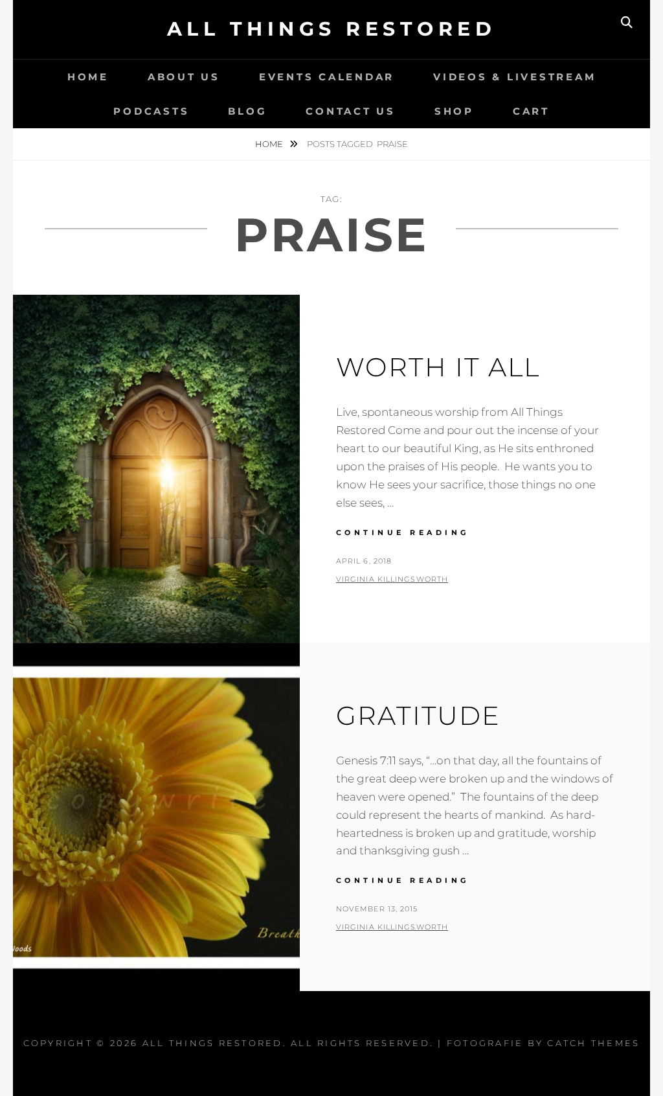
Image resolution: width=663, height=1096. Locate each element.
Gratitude (418, 715)
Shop (454, 111)
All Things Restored (332, 29)
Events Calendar (326, 77)
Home (88, 77)
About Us (184, 77)
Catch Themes (593, 1043)
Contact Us (351, 111)
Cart (531, 111)
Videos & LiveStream (514, 77)
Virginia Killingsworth (392, 579)
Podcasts (151, 111)
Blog (247, 111)
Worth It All (438, 367)
